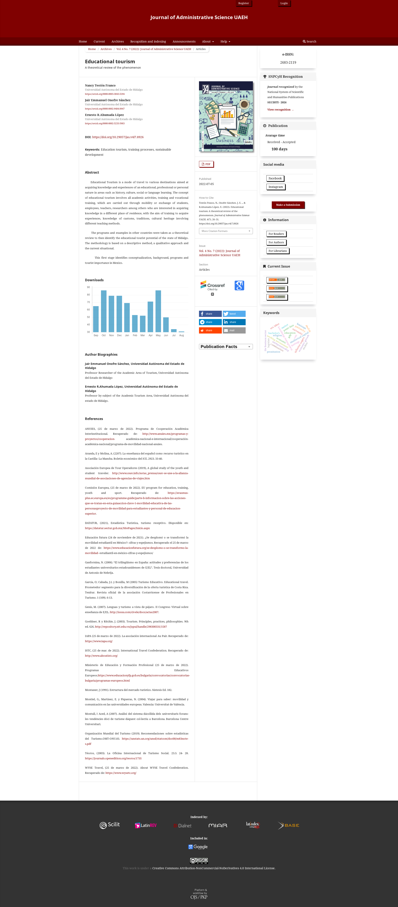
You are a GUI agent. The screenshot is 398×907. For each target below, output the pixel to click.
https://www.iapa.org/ (99, 641)
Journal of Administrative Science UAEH (199, 17)
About (206, 41)
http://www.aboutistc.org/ (101, 655)
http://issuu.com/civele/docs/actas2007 (134, 612)
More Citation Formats (215, 231)
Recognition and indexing (148, 41)
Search (311, 41)
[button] (210, 314)
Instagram (276, 187)
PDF (208, 164)
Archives (118, 41)
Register (243, 3)
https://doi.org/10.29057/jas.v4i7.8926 (118, 137)
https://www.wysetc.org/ (121, 773)
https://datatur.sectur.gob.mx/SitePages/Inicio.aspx (117, 528)
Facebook (275, 178)
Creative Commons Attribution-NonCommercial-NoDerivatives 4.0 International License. (213, 868)
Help (224, 41)
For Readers (276, 234)
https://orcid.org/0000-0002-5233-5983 (105, 123)
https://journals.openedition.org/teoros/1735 (113, 758)
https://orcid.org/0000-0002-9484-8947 (105, 108)
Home (83, 41)
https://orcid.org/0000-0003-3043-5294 (105, 94)
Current (99, 41)
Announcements (184, 41)
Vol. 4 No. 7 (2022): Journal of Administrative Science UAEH (153, 49)
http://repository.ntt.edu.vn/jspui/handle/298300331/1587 (131, 626)
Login (284, 3)
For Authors (276, 242)
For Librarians (278, 251)
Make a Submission (288, 205)
